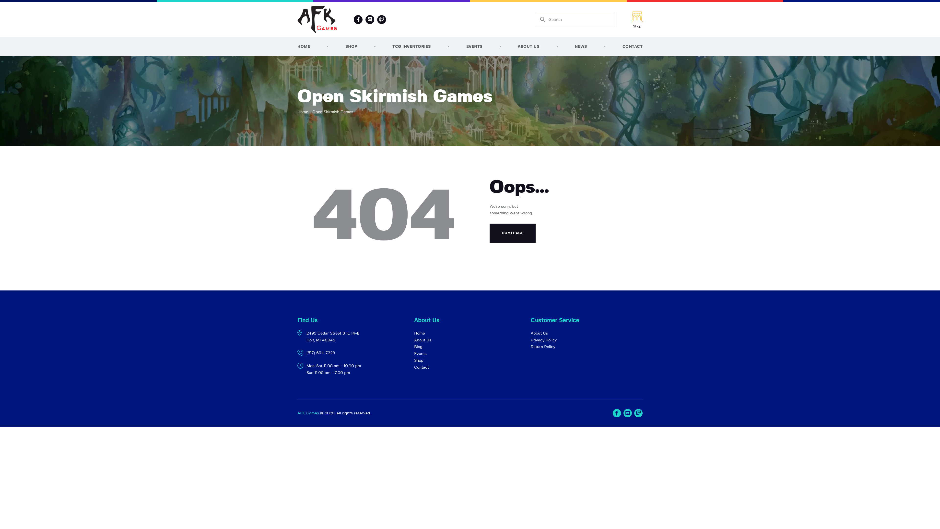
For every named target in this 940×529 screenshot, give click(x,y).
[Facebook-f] (358, 19)
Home (302, 112)
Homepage (513, 233)
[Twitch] (638, 413)
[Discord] (369, 19)
